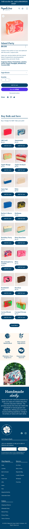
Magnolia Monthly (5, 492)
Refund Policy (4, 511)
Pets (2, 488)
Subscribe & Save (5, 495)
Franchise (18, 482)
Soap (2, 465)
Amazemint (19, 140)
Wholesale (18, 478)
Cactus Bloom (6, 312)
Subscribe (23, 449)
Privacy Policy (4, 515)
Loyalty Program (20, 475)
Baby (16, 189)
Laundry (3, 468)
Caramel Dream (20, 312)
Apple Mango (5, 165)
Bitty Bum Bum (20, 237)
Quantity (3, 77)
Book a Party (19, 468)
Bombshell (5, 288)
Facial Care (4, 478)
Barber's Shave (6, 213)
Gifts (2, 482)
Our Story (18, 465)
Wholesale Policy (5, 508)
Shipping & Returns (6, 505)
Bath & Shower (5, 471)
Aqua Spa (4, 189)
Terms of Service (5, 518)
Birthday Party (6, 237)
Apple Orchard (20, 165)
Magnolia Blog (19, 471)
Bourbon (18, 288)
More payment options (15, 92)
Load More (14, 325)
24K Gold (4, 140)
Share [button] (3, 97)
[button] (27, 8)
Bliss (16, 262)
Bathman (18, 213)
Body (2, 475)
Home (2, 485)
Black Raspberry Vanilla (7, 262)
